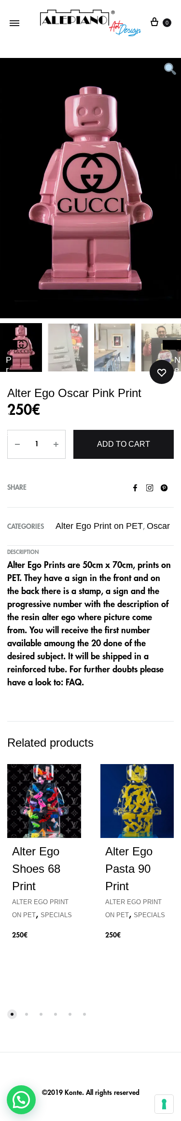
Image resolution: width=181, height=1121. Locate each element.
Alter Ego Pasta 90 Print (129, 869)
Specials (56, 915)
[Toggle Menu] (14, 22)
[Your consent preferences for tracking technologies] (164, 1104)
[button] (21, 1099)
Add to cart (123, 444)
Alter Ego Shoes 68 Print (36, 869)
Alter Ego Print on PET (99, 526)
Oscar (158, 526)
